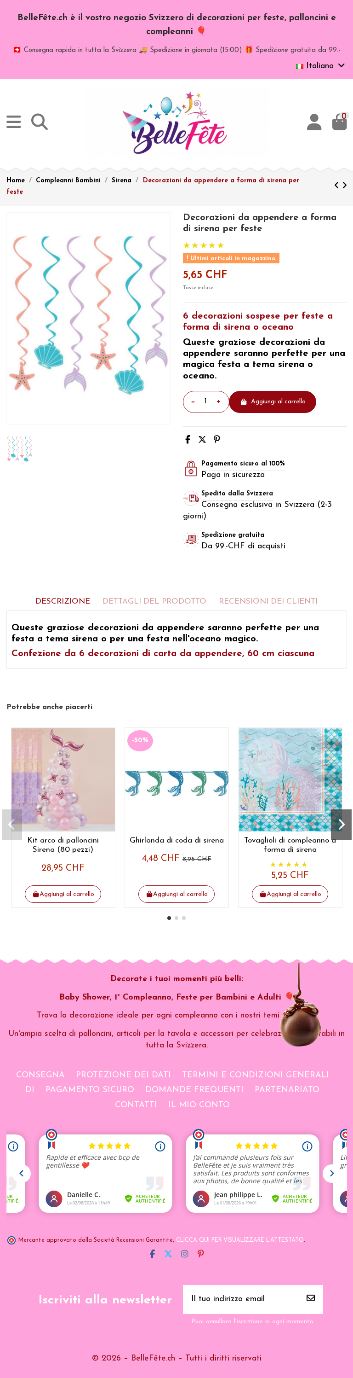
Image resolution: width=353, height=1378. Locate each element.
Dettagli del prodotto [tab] (154, 601)
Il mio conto (199, 1105)
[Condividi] (187, 440)
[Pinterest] (217, 440)
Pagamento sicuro (90, 1090)
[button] (169, 918)
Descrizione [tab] (62, 601)
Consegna (40, 1075)
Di (29, 1090)
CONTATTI (136, 1105)
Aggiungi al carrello (278, 401)
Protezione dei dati (123, 1075)
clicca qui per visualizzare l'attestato (240, 1240)
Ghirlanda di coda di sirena (177, 840)
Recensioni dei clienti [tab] (268, 601)
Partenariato (287, 1090)
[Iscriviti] (310, 1299)
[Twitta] (202, 440)
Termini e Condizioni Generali (255, 1075)
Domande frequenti (194, 1090)
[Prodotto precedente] (338, 186)
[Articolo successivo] (344, 186)
